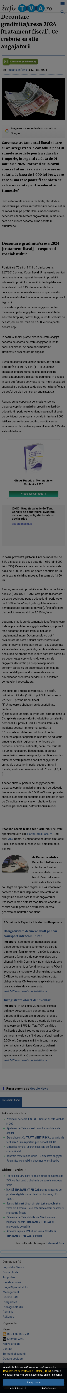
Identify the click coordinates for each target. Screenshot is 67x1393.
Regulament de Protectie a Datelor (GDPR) (27, 1371)
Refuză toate (49, 1388)
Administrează (18, 1388)
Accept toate (33, 1382)
